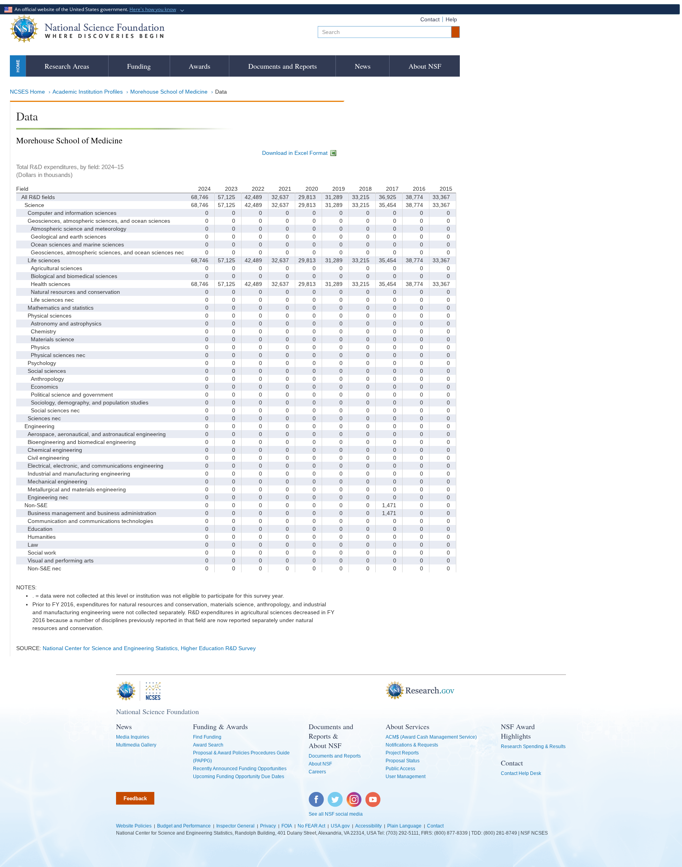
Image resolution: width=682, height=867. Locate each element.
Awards (199, 66)
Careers (317, 772)
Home (18, 65)
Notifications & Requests (412, 745)
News (363, 66)
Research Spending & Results (533, 746)
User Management (405, 776)
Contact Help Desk (521, 773)
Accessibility (368, 826)
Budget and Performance (184, 826)
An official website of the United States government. (94, 9)
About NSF (424, 66)
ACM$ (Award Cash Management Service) (431, 737)
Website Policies (134, 826)
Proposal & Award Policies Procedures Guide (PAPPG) (241, 757)
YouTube (373, 796)
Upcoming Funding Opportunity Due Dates (238, 776)
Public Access (400, 768)
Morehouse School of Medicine (169, 91)
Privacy (268, 826)
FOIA (286, 826)
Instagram (354, 796)
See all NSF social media (336, 814)
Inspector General (235, 826)
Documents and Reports (282, 66)
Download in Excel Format (295, 153)
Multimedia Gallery (136, 745)
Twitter (334, 796)
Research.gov (382, 691)
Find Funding (207, 737)
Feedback (135, 798)
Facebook (316, 796)
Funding (139, 66)
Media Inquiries (132, 737)
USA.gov (340, 826)
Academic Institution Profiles (87, 91)
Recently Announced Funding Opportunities (240, 768)
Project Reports (402, 753)
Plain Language (404, 826)
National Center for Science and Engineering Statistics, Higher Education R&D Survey (149, 648)
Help (451, 19)
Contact (430, 19)
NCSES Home (27, 91)
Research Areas (67, 66)
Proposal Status (403, 761)
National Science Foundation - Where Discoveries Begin (87, 29)
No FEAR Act (311, 826)
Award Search (208, 745)
